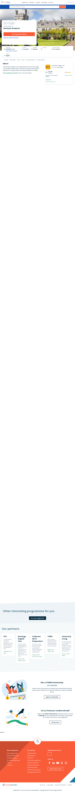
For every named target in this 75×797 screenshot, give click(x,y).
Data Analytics (13, 59)
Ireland (23, 59)
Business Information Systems (34, 305)
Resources (50, 2)
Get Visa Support (65, 540)
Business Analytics (12, 28)
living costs (32, 505)
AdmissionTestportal (33, 765)
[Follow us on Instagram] (66, 763)
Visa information (17, 117)
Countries (38, 2)
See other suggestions (37, 618)
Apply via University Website (11, 37)
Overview (19, 95)
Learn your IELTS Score (63, 258)
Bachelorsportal (31, 753)
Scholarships (44, 2)
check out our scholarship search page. (54, 596)
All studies (6, 59)
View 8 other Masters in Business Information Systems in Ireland (44, 310)
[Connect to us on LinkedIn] (53, 763)
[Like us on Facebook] (49, 763)
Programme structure (16, 99)
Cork (58, 67)
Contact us (10, 765)
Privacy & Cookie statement (60, 785)
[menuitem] (24, 2)
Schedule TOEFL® (65, 224)
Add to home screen (55, 769)
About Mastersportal (12, 755)
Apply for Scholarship (52, 697)
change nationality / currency (34, 474)
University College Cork (8, 26)
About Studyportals (12, 753)
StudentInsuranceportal (34, 770)
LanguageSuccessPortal (34, 772)
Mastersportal (31, 755)
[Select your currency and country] (49, 754)
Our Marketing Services (13, 760)
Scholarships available (11, 51)
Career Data (19, 103)
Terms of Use (42, 785)
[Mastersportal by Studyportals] (6, 2)
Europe (18, 59)
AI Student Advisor (12, 758)
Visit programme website (10, 73)
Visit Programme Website (19, 34)
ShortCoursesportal (32, 762)
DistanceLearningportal (33, 760)
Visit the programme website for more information (50, 125)
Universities (31, 2)
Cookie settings (50, 785)
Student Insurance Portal (44, 458)
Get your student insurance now (37, 448)
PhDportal (30, 758)
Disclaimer (70, 785)
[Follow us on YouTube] (57, 763)
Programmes (25, 2)
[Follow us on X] (62, 763)
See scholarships (33, 568)
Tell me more (55, 722)
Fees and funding (17, 110)
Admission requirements (15, 106)
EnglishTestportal (32, 767)
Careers (9, 762)
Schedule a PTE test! (64, 232)
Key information (17, 92)
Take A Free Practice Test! (62, 215)
